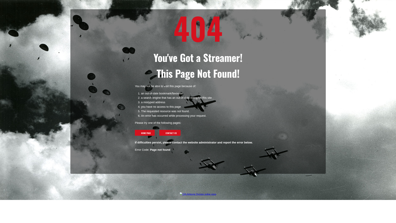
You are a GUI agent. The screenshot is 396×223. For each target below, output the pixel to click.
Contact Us (171, 133)
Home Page (146, 133)
